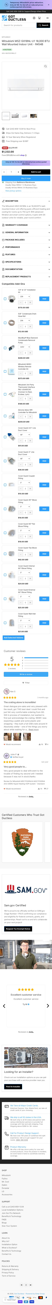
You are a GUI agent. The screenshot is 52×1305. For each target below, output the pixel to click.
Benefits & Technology (11, 1216)
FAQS (4, 1219)
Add (44, 299)
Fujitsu (4, 1178)
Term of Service (8, 1276)
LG (3, 1191)
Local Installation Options (12, 1210)
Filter (27, 683)
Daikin (4, 1185)
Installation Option (9, 1244)
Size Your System (9, 1226)
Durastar (5, 1188)
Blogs (4, 1223)
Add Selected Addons (13, 637)
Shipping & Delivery (10, 1269)
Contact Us (6, 1254)
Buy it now (26, 178)
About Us (6, 1238)
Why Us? (5, 1241)
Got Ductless (19, 1294)
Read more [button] (34, 729)
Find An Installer (13, 1086)
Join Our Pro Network (11, 1213)
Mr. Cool (5, 1182)
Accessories (7, 1194)
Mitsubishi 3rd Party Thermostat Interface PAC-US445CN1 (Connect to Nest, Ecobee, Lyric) (26, 389)
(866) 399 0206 (22, 1140)
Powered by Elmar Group (35, 1294)
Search (45, 25)
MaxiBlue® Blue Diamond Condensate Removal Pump (28, 340)
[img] (18, 754)
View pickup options (13, 191)
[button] (35, 658)
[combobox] (26, 25)
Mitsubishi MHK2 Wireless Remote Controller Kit (24, 366)
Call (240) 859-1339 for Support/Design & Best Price (26, 11)
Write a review (26, 674)
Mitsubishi (6, 37)
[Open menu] (47, 18)
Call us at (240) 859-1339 (13, 1207)
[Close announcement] (48, 4)
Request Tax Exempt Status (18, 929)
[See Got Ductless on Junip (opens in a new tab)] (31, 796)
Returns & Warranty (10, 1266)
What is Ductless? (9, 1248)
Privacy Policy (8, 1272)
